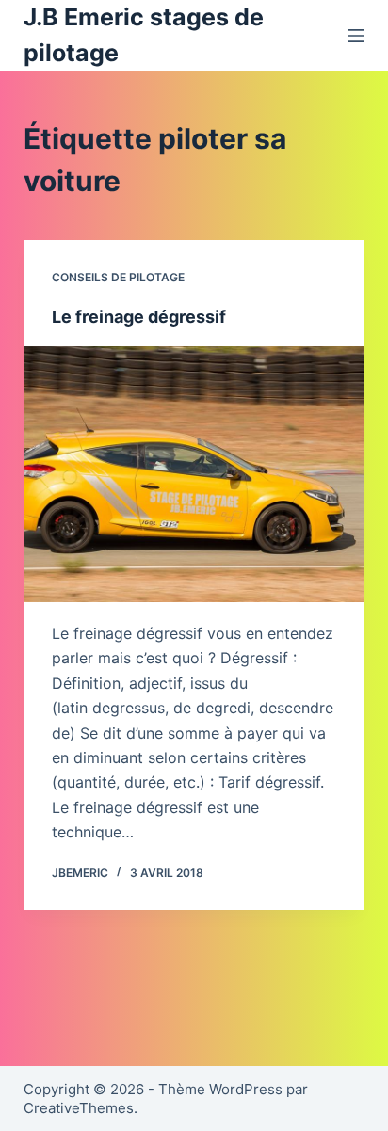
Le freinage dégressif (139, 317)
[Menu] (356, 35)
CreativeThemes (79, 1108)
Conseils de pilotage (118, 277)
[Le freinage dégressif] (194, 474)
